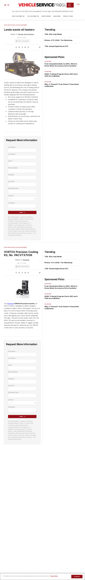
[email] (28, 47)
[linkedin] (19, 47)
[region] (42, 576)
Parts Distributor (18, 16)
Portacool (26, 260)
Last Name (12, 154)
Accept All (77, 576)
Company (11, 175)
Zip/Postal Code (13, 188)
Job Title (11, 181)
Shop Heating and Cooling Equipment (15, 25)
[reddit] (25, 47)
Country (11, 195)
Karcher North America (26, 34)
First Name (12, 147)
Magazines (57, 16)
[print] (40, 47)
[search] (8, 5)
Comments (11, 203)
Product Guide (68, 16)
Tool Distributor (33, 16)
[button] (5, 5)
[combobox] (22, 199)
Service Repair (46, 16)
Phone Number (13, 168)
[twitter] (22, 47)
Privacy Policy (54, 576)
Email (10, 161)
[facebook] (16, 47)
